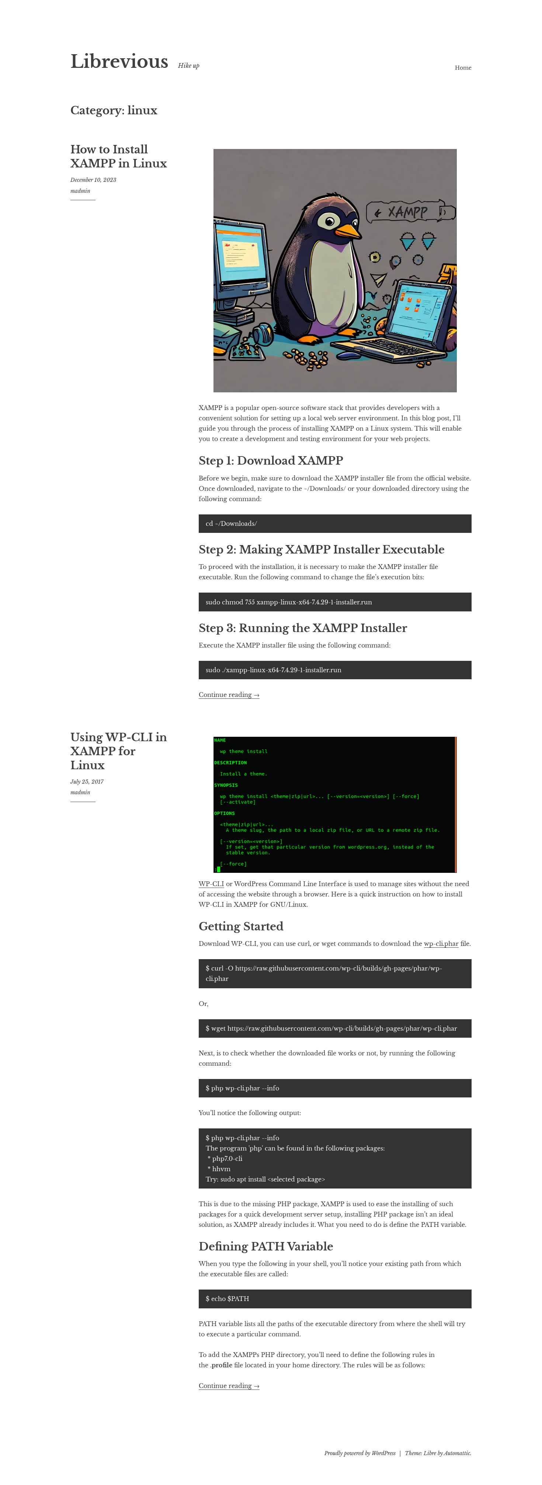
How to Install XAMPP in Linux (118, 156)
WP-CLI (211, 884)
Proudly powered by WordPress (360, 1453)
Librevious (119, 62)
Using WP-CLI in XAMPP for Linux (118, 751)
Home (463, 68)
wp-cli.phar (441, 943)
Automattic (457, 1453)
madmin (80, 191)
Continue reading (229, 695)
